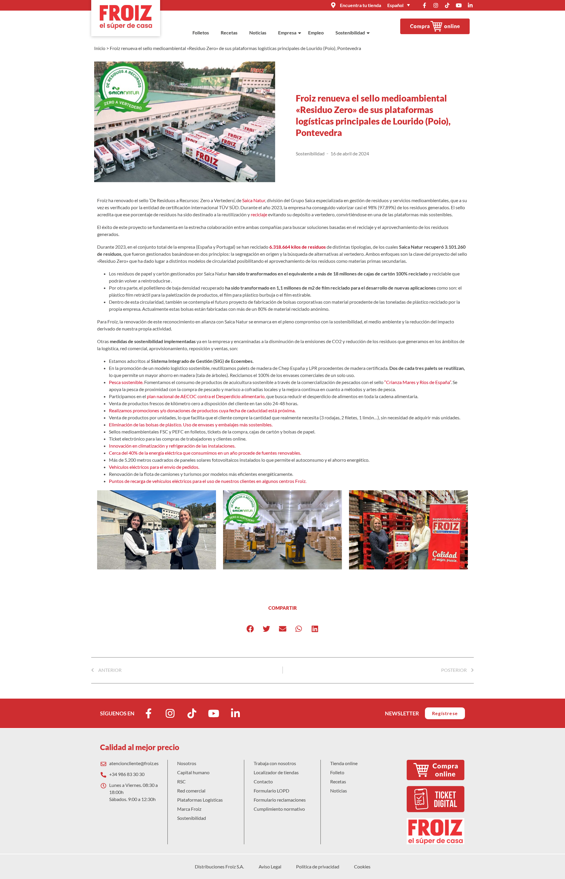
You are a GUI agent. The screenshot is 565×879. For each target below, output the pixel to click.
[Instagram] (435, 5)
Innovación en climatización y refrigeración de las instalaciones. (172, 445)
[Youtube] (458, 5)
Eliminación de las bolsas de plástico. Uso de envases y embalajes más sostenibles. (190, 424)
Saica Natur (253, 200)
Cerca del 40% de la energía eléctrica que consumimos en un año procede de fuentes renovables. (205, 453)
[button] (250, 628)
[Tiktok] (447, 5)
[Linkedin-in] (470, 5)
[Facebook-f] (424, 5)
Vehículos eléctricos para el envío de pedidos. (154, 467)
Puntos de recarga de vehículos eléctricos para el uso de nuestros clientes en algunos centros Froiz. (207, 481)
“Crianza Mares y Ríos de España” (417, 382)
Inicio (99, 48)
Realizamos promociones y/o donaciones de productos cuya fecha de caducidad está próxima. (202, 410)
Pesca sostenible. (126, 382)
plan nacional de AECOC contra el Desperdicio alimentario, (206, 396)
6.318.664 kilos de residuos (297, 247)
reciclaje (259, 214)
